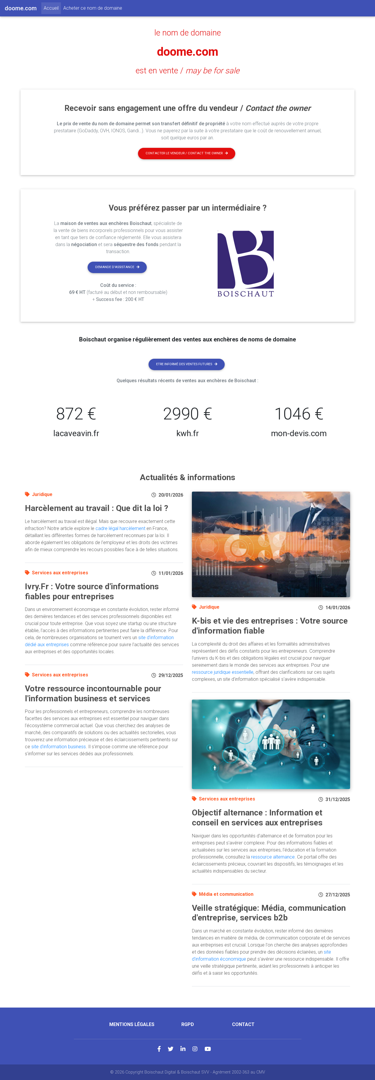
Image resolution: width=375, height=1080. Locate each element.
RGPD (187, 1024)
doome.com (187, 52)
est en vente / (187, 70)
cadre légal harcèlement (120, 528)
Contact (243, 1024)
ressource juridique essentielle (222, 672)
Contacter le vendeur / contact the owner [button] (184, 153)
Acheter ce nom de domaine (92, 8)
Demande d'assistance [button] (114, 267)
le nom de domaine (187, 33)
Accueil (52, 8)
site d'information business (58, 746)
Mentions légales (131, 1024)
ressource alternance (273, 857)
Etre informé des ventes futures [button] (184, 364)
